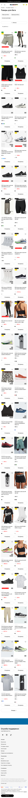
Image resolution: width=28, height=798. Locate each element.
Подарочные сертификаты (7, 753)
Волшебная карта (5, 760)
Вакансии (3, 775)
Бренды (2, 750)
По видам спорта (5, 746)
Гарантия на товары (5, 763)
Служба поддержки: (10, 729)
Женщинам (3, 744)
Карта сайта (4, 772)
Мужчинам (3, 742)
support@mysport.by (5, 731)
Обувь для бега (5, 14)
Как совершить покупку (6, 765)
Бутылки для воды (6, 18)
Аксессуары (3, 748)
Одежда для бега (15, 14)
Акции (2, 758)
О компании (3, 770)
